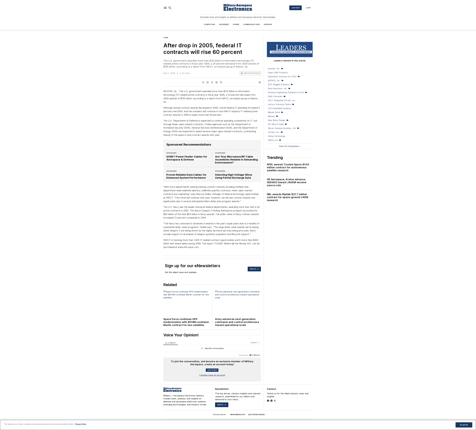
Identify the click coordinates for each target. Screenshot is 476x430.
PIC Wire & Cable (276, 124)
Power (236, 24)
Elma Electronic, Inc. (277, 88)
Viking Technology (276, 136)
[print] (259, 82)
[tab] (170, 343)
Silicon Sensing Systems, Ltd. (282, 128)
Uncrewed (224, 24)
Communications (251, 24)
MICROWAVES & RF (237, 414)
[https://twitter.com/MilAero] (275, 400)
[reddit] (216, 82)
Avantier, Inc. (274, 68)
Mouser (271, 116)
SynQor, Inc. (274, 132)
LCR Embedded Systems (279, 108)
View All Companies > (289, 146)
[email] (221, 82)
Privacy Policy (80, 424)
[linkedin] (207, 82)
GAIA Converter (275, 96)
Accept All (464, 425)
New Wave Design (276, 120)
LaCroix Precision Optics (279, 104)
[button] (165, 8)
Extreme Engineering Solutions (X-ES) (286, 92)
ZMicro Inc (273, 140)
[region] (212, 348)
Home (165, 38)
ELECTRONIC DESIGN (256, 414)
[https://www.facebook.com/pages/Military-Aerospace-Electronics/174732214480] (268, 400)
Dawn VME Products (278, 72)
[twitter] (212, 82)
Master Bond (274, 112)
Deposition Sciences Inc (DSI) (282, 76)
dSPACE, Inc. (274, 80)
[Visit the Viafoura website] (254, 355)
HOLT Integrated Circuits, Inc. (282, 100)
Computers (209, 24)
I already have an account (212, 375)
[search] (170, 8)
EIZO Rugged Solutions (279, 84)
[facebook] (203, 82)
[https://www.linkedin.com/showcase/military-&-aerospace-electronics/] (271, 400)
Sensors (268, 24)
